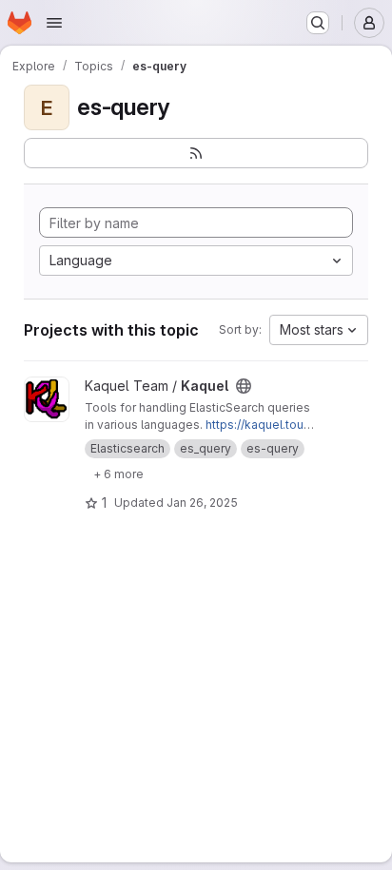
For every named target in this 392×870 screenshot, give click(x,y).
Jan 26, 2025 (202, 502)
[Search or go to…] (317, 22)
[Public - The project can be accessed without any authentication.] (243, 386)
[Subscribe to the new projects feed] (196, 153)
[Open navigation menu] (54, 23)
